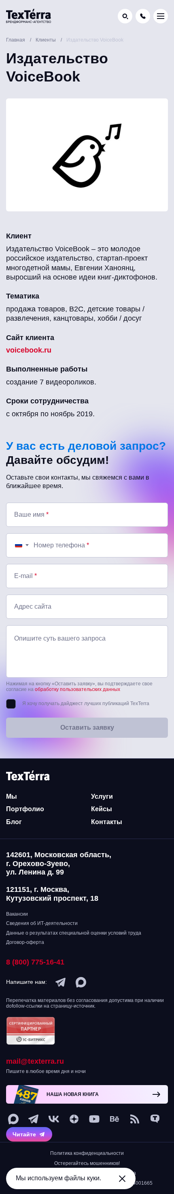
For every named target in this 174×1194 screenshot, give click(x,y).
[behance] (114, 1119)
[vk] (54, 1119)
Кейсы (101, 809)
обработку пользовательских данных (77, 689)
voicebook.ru (28, 350)
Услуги (102, 796)
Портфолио (25, 809)
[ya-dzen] (74, 1119)
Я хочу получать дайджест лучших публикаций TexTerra (85, 703)
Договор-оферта (25, 942)
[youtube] (94, 1119)
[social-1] (134, 1119)
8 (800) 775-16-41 (35, 962)
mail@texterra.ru (35, 1061)
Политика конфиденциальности (87, 1153)
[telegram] (60, 982)
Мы (11, 796)
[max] (81, 982)
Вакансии (17, 914)
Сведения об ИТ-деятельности (42, 923)
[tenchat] (155, 1119)
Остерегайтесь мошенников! (87, 1163)
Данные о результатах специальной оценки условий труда (73, 933)
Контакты (106, 821)
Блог (14, 821)
